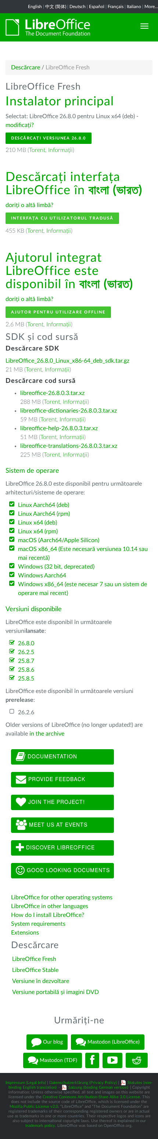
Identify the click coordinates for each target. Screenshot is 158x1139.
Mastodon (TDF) (57, 1060)
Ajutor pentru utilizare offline (58, 312)
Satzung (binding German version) (98, 1087)
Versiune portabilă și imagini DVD (55, 992)
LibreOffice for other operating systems (61, 897)
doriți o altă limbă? (29, 205)
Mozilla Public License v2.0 (34, 1106)
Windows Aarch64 (42, 575)
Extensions (25, 933)
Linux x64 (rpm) (38, 531)
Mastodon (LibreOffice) (113, 1041)
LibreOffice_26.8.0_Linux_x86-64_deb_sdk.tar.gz (67, 361)
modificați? (20, 125)
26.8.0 (26, 643)
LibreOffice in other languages (49, 906)
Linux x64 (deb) (37, 523)
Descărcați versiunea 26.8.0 (48, 138)
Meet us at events (57, 824)
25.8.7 (26, 661)
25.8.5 (26, 679)
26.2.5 (26, 652)
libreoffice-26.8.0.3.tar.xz (52, 393)
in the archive (46, 734)
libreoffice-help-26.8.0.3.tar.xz (59, 428)
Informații (60, 150)
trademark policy (40, 1126)
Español (96, 6)
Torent (37, 150)
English (35, 6)
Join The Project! (55, 801)
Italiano (134, 6)
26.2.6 (26, 712)
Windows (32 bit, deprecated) (56, 567)
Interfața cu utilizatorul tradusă (62, 218)
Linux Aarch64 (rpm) (44, 514)
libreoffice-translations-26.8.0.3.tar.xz (68, 446)
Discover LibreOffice (59, 847)
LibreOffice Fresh (34, 959)
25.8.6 (26, 670)
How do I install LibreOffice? (47, 915)
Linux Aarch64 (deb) (43, 505)
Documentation (51, 756)
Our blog (52, 1041)
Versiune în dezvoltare (40, 981)
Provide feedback (55, 779)
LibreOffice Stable (35, 970)
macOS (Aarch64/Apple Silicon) (58, 540)
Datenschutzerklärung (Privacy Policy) (83, 1083)
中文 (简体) (55, 6)
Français (115, 6)
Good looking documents (67, 870)
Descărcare (25, 67)
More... (151, 6)
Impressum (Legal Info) (26, 1083)
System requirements (39, 924)
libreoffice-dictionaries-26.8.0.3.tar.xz (68, 411)
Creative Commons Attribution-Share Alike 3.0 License (91, 1097)
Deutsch (77, 6)
